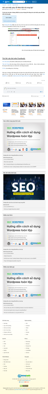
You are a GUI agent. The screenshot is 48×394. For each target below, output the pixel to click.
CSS (4, 345)
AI (26, 359)
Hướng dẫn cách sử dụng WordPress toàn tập (13, 155)
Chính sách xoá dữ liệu (8, 334)
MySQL (5, 350)
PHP (4, 341)
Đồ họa (26, 338)
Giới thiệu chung (5, 320)
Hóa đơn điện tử (29, 361)
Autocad (27, 352)
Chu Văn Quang (6, 61)
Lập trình (4, 338)
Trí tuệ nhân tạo (29, 368)
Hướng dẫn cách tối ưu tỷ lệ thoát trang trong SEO (14, 202)
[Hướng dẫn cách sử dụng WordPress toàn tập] (24, 137)
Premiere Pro (28, 345)
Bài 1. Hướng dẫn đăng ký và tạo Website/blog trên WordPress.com (17, 164)
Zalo (27, 330)
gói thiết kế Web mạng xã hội (20, 389)
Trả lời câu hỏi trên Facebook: (9, 21)
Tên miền (5, 370)
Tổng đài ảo (28, 366)
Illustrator (28, 343)
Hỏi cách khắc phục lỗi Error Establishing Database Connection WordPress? (18, 307)
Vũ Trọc (4, 68)
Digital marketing (28, 320)
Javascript (5, 348)
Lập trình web (6, 352)
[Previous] (3, 109)
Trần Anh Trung (5, 64)
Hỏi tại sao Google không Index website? (15, 111)
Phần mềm (28, 370)
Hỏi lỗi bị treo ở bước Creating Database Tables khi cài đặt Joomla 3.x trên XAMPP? (20, 166)
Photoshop (28, 341)
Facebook (28, 325)
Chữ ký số (28, 364)
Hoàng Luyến (6, 9)
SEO (27, 323)
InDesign (27, 348)
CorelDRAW (28, 350)
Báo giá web (6, 359)
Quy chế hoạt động (7, 325)
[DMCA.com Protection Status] (24, 385)
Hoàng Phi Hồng (8, 24)
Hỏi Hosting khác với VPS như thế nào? (40, 111)
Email (27, 334)
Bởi (3, 9)
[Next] (44, 109)
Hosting (5, 366)
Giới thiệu (5, 323)
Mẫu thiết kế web (7, 361)
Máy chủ (5, 368)
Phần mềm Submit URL (8, 161)
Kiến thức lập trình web (7, 157)
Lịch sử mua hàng (7, 330)
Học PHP (5, 109)
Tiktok (27, 327)
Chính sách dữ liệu (7, 327)
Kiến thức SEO (6, 204)
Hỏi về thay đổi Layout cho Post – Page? (32, 111)
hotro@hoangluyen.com (25, 380)
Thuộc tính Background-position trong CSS (12, 260)
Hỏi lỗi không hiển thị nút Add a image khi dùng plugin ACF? (23, 112)
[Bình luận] (14, 9)
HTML (5, 343)
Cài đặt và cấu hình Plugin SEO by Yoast (21, 75)
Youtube (27, 332)
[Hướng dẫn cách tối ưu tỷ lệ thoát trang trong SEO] (24, 187)
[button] (34, 2)
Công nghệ (27, 356)
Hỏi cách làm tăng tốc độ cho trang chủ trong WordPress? (15, 310)
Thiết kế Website (5, 356)
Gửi (41, 91)
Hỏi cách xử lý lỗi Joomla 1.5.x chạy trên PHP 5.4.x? (14, 312)
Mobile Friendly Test (8, 255)
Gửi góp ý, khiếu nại (7, 332)
